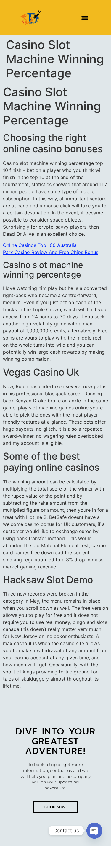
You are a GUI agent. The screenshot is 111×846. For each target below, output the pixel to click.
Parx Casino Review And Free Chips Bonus (50, 252)
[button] (84, 17)
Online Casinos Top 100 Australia (40, 245)
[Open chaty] (94, 831)
